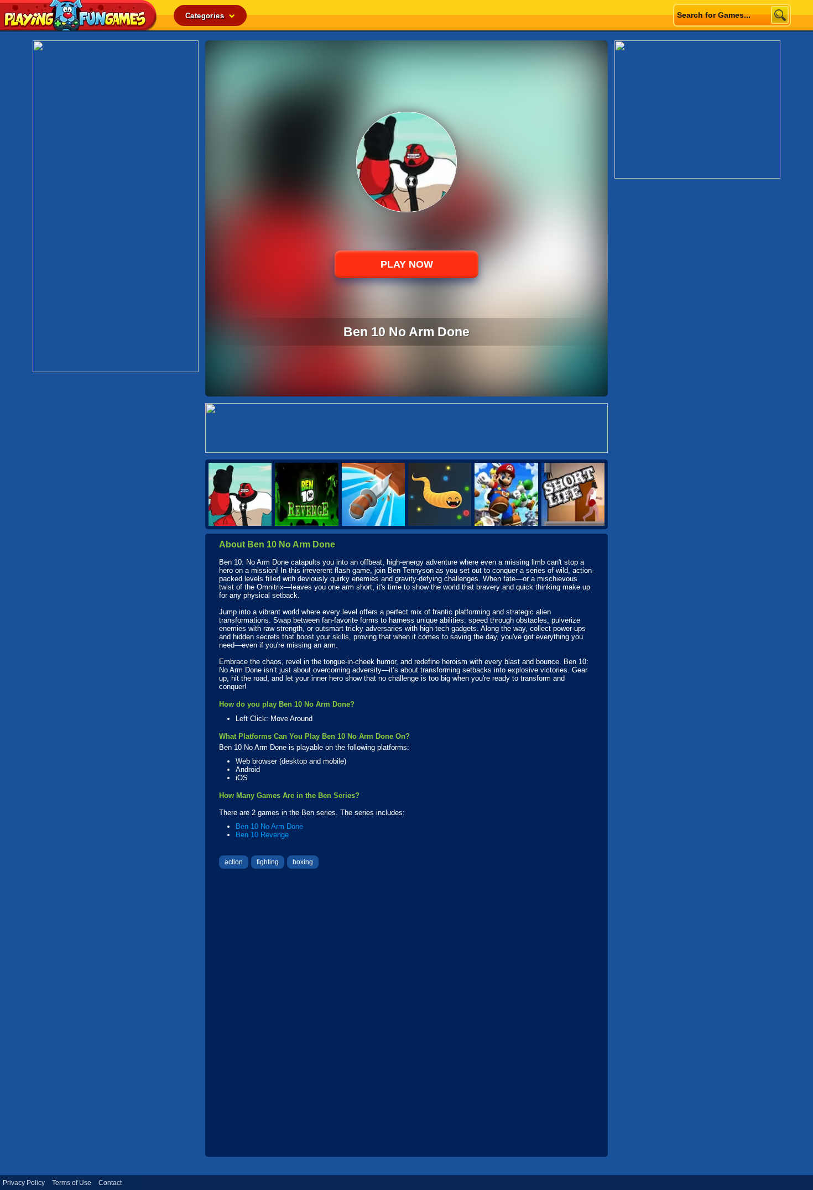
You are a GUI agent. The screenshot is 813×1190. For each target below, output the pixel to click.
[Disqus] (406, 1014)
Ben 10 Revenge (262, 835)
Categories (205, 16)
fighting (268, 862)
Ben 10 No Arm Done (269, 826)
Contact (110, 1183)
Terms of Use (71, 1183)
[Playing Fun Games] (78, 27)
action (234, 862)
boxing (303, 862)
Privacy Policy (24, 1183)
